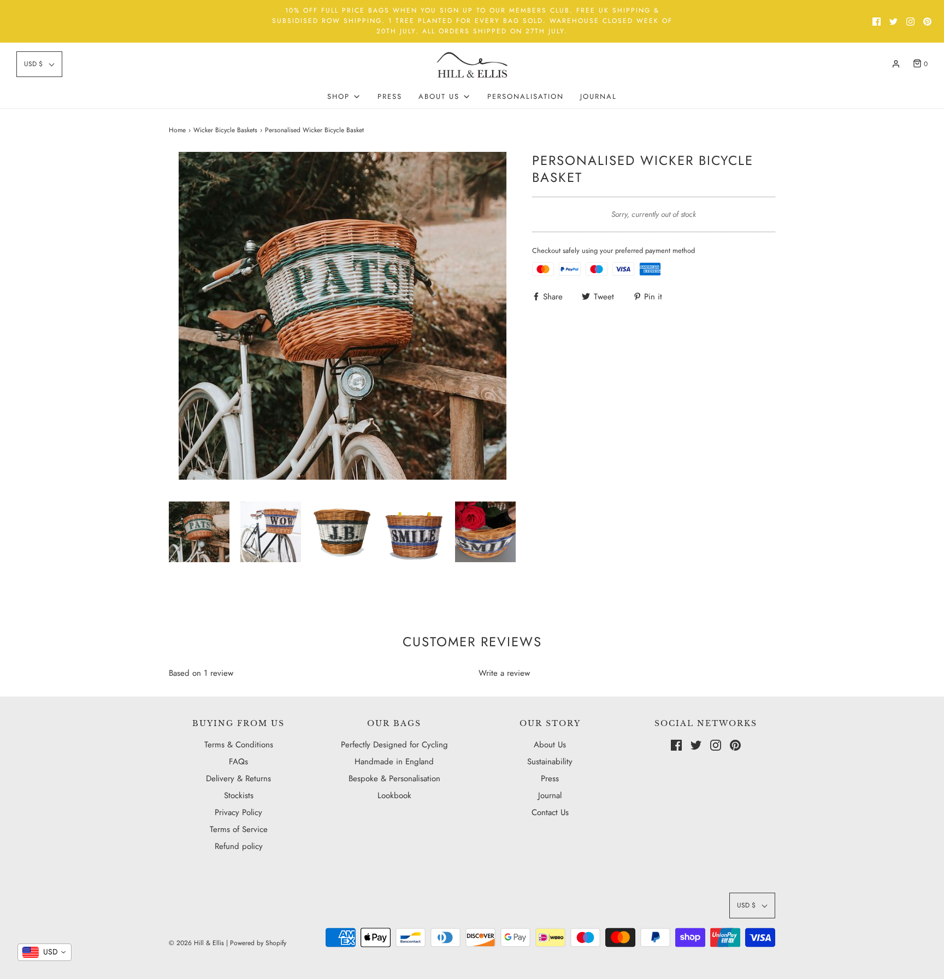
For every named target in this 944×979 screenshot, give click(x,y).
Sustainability (550, 762)
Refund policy (239, 846)
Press (389, 96)
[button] (39, 64)
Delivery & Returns (238, 778)
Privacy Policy (238, 812)
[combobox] (44, 952)
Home (177, 130)
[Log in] (895, 64)
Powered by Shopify (258, 943)
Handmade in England (394, 762)
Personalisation (525, 96)
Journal (598, 96)
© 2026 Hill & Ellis (196, 943)
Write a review (504, 673)
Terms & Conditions (238, 745)
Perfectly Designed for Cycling (394, 745)
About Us (550, 745)
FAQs (238, 762)
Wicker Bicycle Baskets (225, 130)
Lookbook (394, 795)
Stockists (238, 795)
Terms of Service (239, 829)
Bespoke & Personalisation (394, 778)
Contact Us (550, 812)
